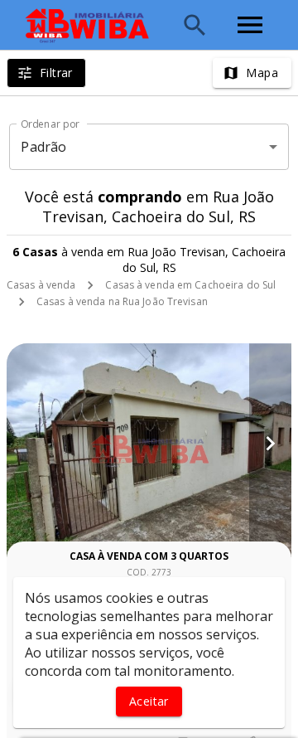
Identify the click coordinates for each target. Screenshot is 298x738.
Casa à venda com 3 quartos (149, 556)
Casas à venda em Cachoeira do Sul (190, 285)
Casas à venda (41, 285)
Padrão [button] (43, 147)
